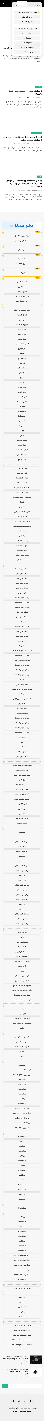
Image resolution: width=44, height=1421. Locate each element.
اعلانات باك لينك (22, 818)
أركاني (22, 435)
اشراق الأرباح (22, 459)
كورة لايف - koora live (22, 1255)
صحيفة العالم (22, 560)
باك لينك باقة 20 (22, 785)
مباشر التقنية (22, 440)
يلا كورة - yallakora (22, 1118)
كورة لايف (22, 1146)
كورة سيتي (22, 1014)
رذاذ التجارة (22, 421)
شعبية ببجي (22, 704)
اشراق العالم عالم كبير (22, 512)
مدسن (22, 382)
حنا (22, 742)
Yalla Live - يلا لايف (22, 1108)
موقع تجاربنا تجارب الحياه (22, 804)
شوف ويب (22, 334)
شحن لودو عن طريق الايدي (22, 699)
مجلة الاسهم (22, 339)
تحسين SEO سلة (22, 264)
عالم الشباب (22, 250)
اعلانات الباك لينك (22, 492)
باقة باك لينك (22, 259)
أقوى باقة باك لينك (22, 794)
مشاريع (22, 814)
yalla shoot (22, 837)
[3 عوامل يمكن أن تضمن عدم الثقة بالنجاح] (22, 77)
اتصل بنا (15, 1411)
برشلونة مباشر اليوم (22, 1042)
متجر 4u (22, 646)
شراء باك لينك (22, 468)
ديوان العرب (22, 809)
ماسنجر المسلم (22, 273)
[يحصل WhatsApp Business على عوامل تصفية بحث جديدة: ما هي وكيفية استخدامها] (22, 166)
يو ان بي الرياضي (22, 541)
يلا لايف (22, 1028)
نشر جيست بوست (22, 770)
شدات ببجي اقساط (22, 569)
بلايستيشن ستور (22, 713)
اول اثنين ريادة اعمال (22, 236)
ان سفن (22, 320)
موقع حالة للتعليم (22, 545)
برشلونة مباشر (22, 846)
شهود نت (22, 431)
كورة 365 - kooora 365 (22, 1123)
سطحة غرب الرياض (22, 957)
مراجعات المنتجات (36, 133)
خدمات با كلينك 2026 (22, 799)
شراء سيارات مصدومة (22, 995)
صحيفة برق (22, 287)
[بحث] (3, 3)
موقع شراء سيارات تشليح (22, 985)
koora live (22, 1089)
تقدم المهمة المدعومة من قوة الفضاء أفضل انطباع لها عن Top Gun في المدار (15, 1359)
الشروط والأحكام (14, 1408)
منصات (39, 176)
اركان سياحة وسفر (22, 301)
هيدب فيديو (22, 411)
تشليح (22, 971)
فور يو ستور (22, 641)
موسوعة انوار (22, 455)
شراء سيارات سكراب (22, 976)
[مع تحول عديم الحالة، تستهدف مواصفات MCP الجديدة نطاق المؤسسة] (36, 1372)
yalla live (22, 1056)
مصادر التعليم (22, 531)
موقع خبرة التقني (22, 368)
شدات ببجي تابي (22, 583)
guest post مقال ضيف (22, 775)
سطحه (22, 937)
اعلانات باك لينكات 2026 (22, 1288)
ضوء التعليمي (22, 282)
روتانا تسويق (22, 387)
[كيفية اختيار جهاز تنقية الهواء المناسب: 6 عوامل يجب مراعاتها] (22, 123)
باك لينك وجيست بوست (22, 526)
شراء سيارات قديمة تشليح (22, 1000)
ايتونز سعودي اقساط (22, 598)
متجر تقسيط (22, 622)
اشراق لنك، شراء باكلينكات (22, 488)
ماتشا (22, 747)
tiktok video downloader (22, 1340)
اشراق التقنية (22, 315)
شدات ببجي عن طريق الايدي (22, 651)
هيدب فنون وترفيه (22, 555)
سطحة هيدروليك (22, 947)
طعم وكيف (22, 426)
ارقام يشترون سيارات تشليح (22, 990)
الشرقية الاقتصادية (22, 344)
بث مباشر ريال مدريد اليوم (22, 1023)
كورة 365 (22, 1009)
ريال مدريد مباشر (22, 851)
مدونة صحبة (22, 445)
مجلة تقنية (22, 536)
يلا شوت (22, 832)
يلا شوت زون (22, 1307)
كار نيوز (22, 363)
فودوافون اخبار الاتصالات (22, 497)
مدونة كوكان (22, 353)
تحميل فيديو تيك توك (22, 1330)
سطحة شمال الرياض (22, 952)
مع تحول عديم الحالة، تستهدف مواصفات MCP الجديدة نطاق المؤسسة (17, 1372)
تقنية (22, 502)
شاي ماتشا (22, 752)
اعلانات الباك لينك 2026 (22, 521)
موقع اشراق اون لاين (22, 296)
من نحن (34, 1408)
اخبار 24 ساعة (22, 550)
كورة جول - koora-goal (22, 1075)
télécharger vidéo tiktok (22, 1345)
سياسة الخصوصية (25, 1411)
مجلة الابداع (22, 392)
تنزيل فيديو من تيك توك (22, 1325)
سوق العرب (22, 780)
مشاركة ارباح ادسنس (22, 241)
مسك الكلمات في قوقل (22, 310)
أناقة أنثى (22, 373)
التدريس (22, 507)
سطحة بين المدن (22, 942)
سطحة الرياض (22, 932)
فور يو (22, 679)
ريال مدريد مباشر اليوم (22, 1037)
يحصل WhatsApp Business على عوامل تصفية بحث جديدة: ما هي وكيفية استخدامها (24, 184)
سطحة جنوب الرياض (22, 961)
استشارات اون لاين (22, 402)
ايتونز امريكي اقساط (22, 670)
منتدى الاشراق (22, 516)
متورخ (22, 378)
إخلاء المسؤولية (25, 1408)
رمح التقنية (22, 416)
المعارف (22, 406)
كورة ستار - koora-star (22, 1070)
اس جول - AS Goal (22, 1128)
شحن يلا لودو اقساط (22, 602)
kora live (22, 1141)
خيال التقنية (22, 329)
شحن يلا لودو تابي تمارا (22, 660)
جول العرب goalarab (22, 1018)
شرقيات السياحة (22, 450)
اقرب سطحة (22, 966)
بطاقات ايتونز (22, 708)
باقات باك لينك (22, 483)
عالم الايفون (22, 349)
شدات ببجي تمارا (22, 573)
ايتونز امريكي (22, 593)
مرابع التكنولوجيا (22, 325)
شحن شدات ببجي (22, 684)
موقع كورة (22, 1208)
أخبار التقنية (38, 87)
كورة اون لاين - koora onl (22, 1113)
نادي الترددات (22, 397)
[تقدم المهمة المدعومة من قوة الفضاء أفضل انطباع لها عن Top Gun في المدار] (36, 1360)
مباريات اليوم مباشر (22, 842)
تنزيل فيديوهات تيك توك (22, 1335)
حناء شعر (22, 737)
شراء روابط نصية (22, 478)
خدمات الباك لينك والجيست (22, 765)
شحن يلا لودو (22, 694)
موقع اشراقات (22, 291)
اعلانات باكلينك (22, 823)
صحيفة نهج (22, 358)
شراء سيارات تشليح (22, 981)
